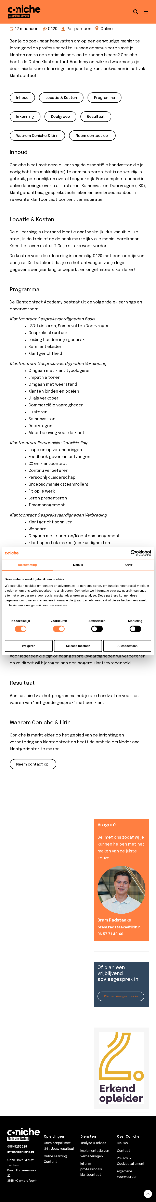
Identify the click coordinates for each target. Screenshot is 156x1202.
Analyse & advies (93, 1143)
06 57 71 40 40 (110, 934)
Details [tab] (78, 564)
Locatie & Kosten (61, 98)
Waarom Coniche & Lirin (37, 136)
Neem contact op (92, 136)
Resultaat (96, 117)
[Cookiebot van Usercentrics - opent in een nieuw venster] (133, 553)
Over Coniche (128, 1136)
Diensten (88, 1136)
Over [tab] (128, 564)
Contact (123, 1151)
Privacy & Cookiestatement (131, 1161)
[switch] (59, 629)
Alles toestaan (127, 646)
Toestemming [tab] (27, 564)
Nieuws (122, 1143)
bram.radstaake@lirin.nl (120, 927)
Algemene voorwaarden (127, 1174)
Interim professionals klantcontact (91, 1169)
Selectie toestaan (78, 646)
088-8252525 (17, 1146)
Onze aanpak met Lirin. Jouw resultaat (59, 1145)
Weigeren (28, 646)
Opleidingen (54, 1136)
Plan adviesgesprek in (121, 996)
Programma (104, 98)
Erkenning (25, 117)
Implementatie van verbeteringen (94, 1153)
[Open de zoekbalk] (135, 11)
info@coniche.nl (20, 1152)
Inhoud (22, 98)
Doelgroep (60, 117)
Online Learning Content (55, 1159)
